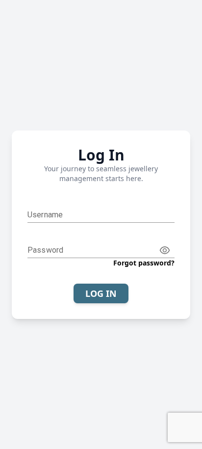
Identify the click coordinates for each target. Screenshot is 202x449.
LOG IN (101, 293)
